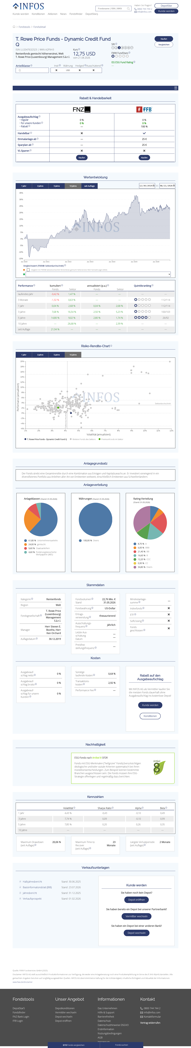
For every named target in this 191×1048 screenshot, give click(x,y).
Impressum (104, 1041)
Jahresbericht (30, 893)
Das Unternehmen (107, 1008)
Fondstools (24, 27)
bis (157, 185)
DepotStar (166, 5)
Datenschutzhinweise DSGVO (113, 1025)
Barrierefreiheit (106, 1016)
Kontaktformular (152, 1016)
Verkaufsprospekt (32, 898)
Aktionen (52, 14)
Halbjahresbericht (32, 881)
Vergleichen (164, 44)
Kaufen (164, 39)
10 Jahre (73, 186)
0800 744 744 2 (144, 8)
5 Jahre (57, 186)
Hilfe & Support (106, 1012)
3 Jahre (40, 186)
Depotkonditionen (64, 1008)
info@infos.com (144, 11)
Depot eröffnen (136, 899)
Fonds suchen (121, 1045)
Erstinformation (106, 1029)
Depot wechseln (136, 933)
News (63, 14)
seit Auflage (89, 186)
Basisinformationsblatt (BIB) (37, 887)
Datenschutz (104, 1020)
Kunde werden (21, 14)
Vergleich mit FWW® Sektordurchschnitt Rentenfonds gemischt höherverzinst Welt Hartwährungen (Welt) (69, 270)
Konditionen (38, 14)
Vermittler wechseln (136, 916)
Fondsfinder (76, 14)
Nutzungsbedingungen (110, 1033)
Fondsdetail (39, 27)
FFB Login (18, 1020)
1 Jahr (23, 186)
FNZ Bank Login (21, 1016)
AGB (100, 1037)
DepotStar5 (92, 14)
